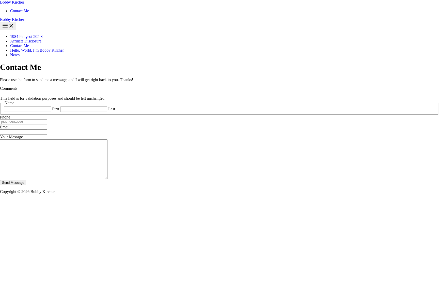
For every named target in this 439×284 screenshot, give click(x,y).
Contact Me (19, 11)
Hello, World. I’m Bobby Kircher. (37, 50)
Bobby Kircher (12, 2)
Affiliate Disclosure (25, 41)
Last (111, 109)
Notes (15, 55)
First (55, 109)
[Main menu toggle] (8, 26)
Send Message (13, 183)
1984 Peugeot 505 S (26, 36)
